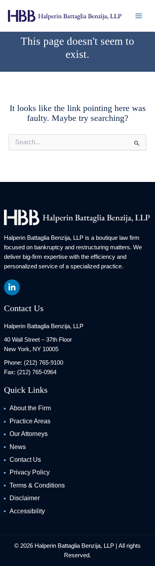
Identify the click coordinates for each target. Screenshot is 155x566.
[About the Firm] (77, 408)
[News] (77, 447)
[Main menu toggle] (138, 16)
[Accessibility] (77, 511)
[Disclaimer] (77, 498)
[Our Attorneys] (77, 434)
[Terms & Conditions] (77, 485)
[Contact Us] (77, 460)
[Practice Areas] (77, 421)
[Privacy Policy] (77, 472)
